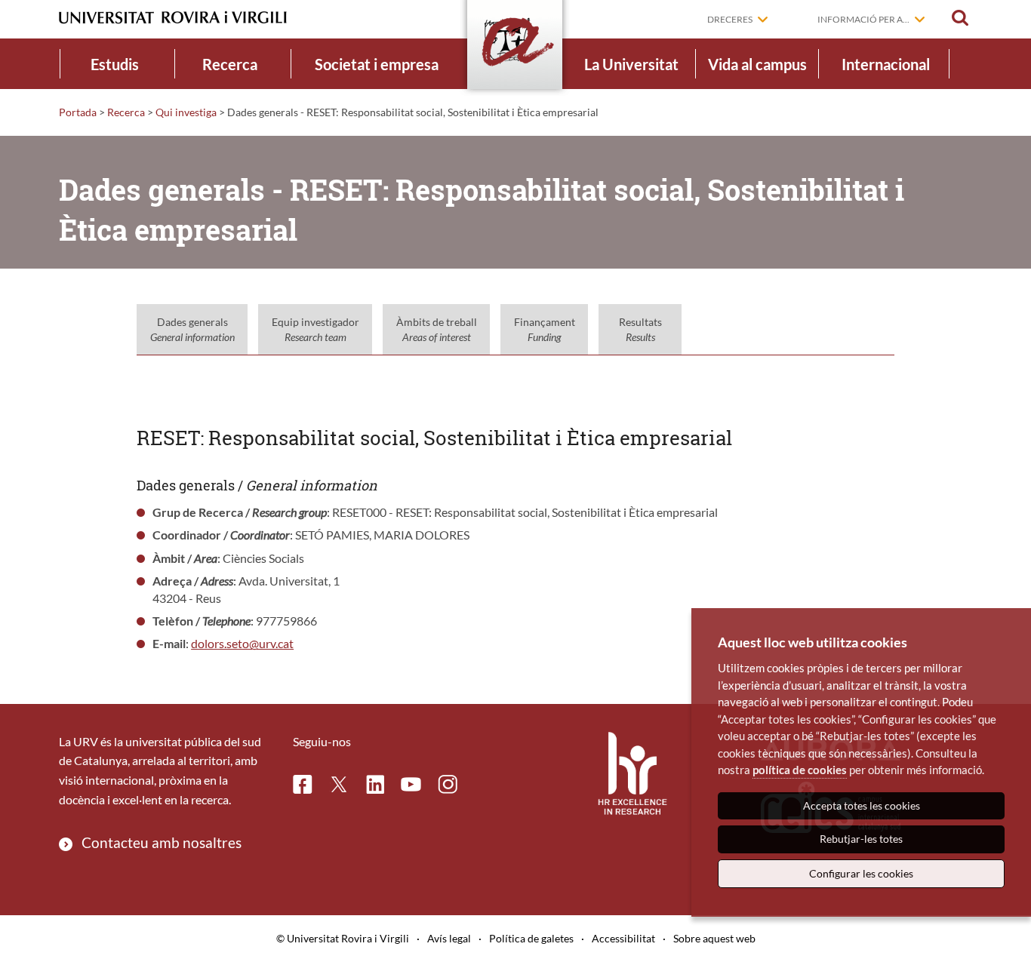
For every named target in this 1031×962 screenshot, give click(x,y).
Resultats (640, 329)
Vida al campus (757, 64)
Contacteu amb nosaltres (162, 842)
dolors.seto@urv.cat (242, 643)
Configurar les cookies (861, 873)
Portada (78, 112)
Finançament (544, 329)
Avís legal (449, 938)
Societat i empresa (377, 64)
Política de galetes (531, 938)
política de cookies (799, 769)
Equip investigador (315, 329)
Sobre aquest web (714, 938)
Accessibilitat (623, 938)
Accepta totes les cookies (861, 805)
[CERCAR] (960, 18)
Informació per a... (863, 19)
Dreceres (729, 19)
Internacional (886, 64)
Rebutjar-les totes (861, 838)
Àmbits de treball (436, 329)
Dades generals (192, 329)
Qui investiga (186, 112)
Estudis (115, 64)
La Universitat (631, 64)
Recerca (229, 64)
